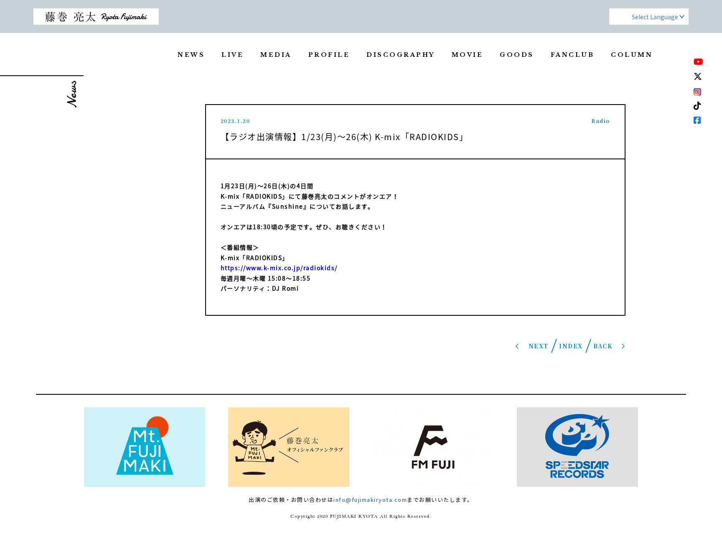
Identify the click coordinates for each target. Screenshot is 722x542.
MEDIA (276, 55)
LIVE (232, 55)
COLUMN (632, 55)
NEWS (191, 55)
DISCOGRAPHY (400, 55)
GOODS (517, 55)
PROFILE (329, 55)
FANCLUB (573, 55)
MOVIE (467, 55)
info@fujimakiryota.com (370, 500)
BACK (603, 346)
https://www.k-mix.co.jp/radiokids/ (279, 267)
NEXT (539, 346)
